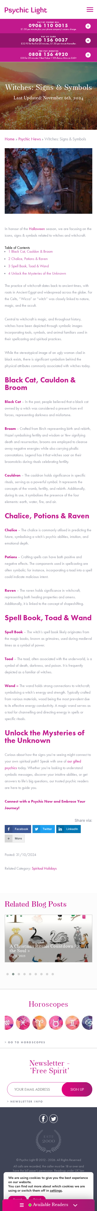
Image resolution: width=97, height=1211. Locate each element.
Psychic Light (26, 11)
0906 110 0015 (48, 25)
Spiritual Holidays (44, 868)
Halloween (37, 228)
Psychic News (29, 139)
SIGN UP (77, 1089)
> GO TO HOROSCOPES (25, 1042)
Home (10, 139)
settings (56, 1191)
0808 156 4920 (48, 54)
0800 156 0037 (48, 40)
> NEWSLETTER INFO (25, 1101)
